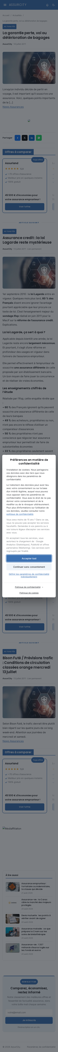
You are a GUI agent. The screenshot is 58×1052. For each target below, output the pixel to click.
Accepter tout (29, 558)
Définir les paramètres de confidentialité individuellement (29, 575)
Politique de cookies (29, 593)
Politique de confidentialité (27, 587)
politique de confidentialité (19, 514)
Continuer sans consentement (29, 566)
